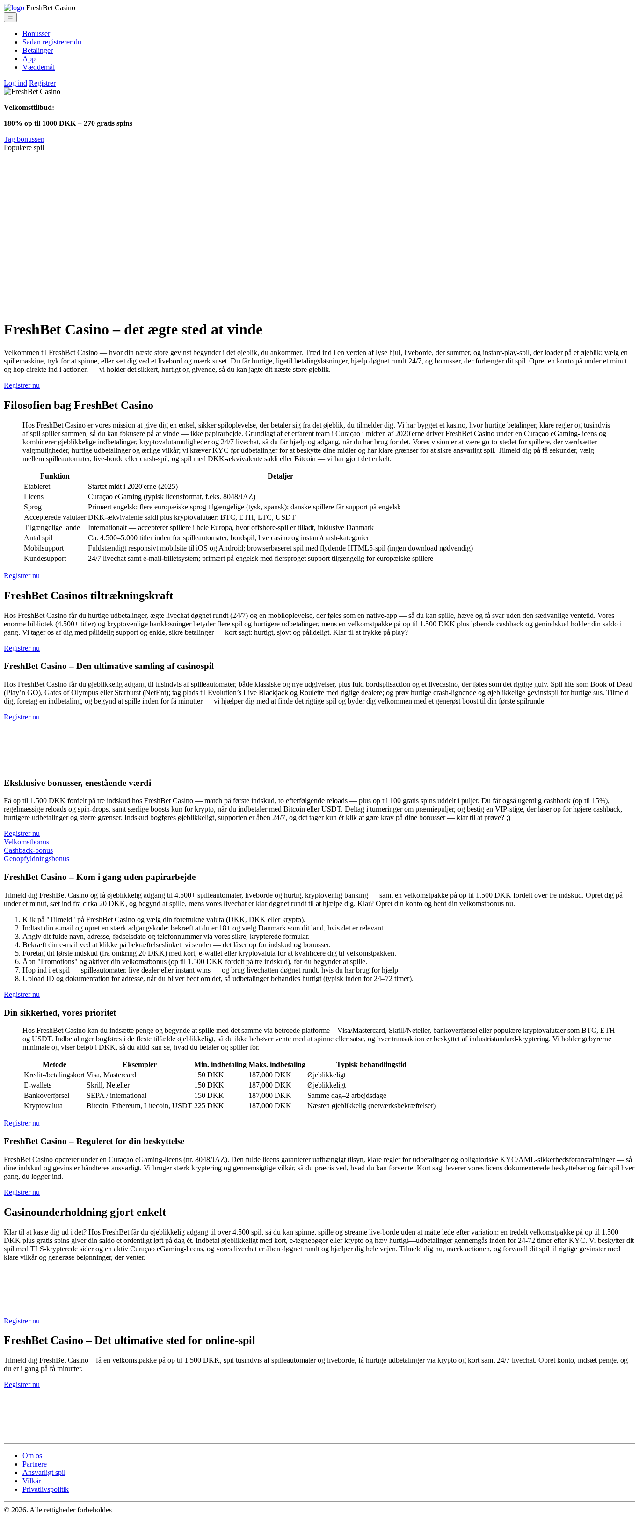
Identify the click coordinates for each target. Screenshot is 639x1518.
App (29, 59)
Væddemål (38, 67)
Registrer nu (22, 385)
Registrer (42, 83)
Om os (32, 1456)
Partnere (34, 1464)
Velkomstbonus (26, 842)
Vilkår (31, 1481)
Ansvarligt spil (43, 1472)
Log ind (15, 83)
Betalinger (37, 50)
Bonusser (36, 33)
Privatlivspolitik (45, 1489)
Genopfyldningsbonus (36, 859)
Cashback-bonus (28, 850)
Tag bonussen (24, 139)
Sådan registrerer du (51, 42)
